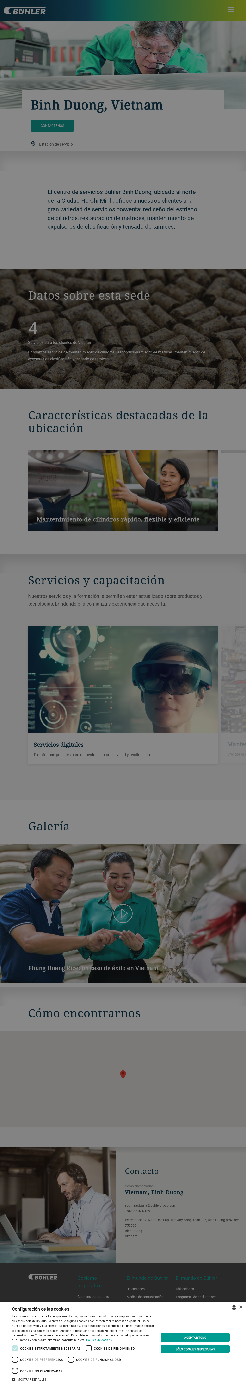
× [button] (240, 1307)
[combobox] (234, 1307)
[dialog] (123, 1343)
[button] (83, 1379)
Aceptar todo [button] (195, 1337)
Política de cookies (99, 1340)
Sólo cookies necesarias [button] (195, 1349)
